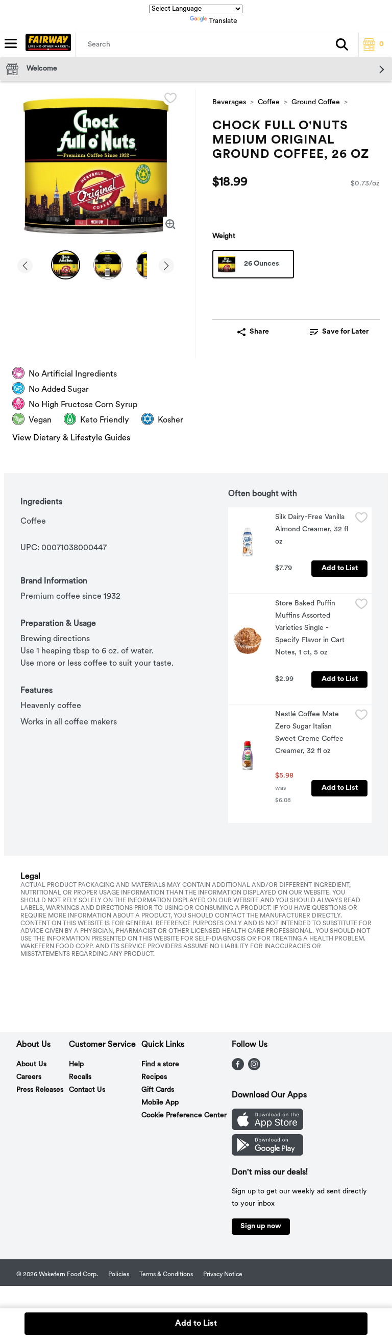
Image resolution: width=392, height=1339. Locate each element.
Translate (223, 21)
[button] (342, 44)
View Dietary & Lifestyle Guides (71, 438)
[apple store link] (267, 1128)
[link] (339, 332)
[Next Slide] (166, 266)
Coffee (269, 102)
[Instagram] (254, 1068)
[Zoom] (170, 224)
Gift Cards (157, 1090)
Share (259, 332)
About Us (31, 1064)
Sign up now (260, 1226)
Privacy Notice (222, 1275)
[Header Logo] (46, 44)
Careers (28, 1077)
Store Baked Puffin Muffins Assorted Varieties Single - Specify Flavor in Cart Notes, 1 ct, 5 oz (311, 628)
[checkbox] (170, 98)
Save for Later (345, 332)
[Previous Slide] (25, 266)
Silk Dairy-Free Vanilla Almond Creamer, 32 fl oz (312, 529)
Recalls (80, 1077)
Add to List (340, 568)
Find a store (160, 1064)
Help (76, 1064)
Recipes (154, 1077)
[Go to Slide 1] (65, 265)
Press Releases (39, 1090)
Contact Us (87, 1090)
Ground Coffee (315, 102)
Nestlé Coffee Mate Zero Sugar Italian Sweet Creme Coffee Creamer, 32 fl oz (310, 733)
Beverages (229, 102)
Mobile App (160, 1103)
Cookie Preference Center (184, 1115)
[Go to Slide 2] (108, 265)
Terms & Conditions (166, 1275)
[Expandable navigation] (10, 43)
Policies (118, 1275)
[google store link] (267, 1153)
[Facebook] (238, 1068)
